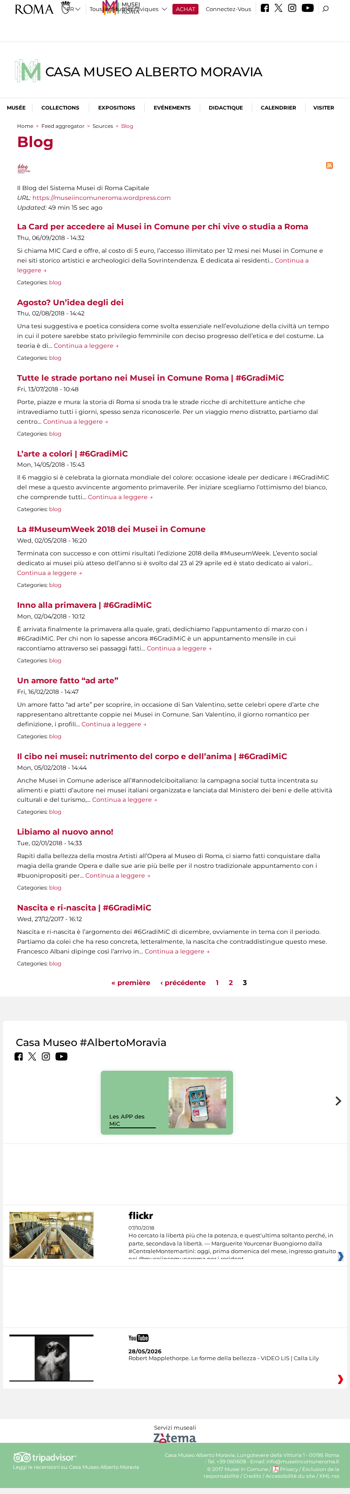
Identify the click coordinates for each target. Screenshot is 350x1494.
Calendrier (278, 107)
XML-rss (329, 1476)
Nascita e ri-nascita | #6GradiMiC (84, 908)
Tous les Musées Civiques (124, 9)
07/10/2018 (232, 1244)
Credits (252, 1476)
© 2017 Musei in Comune (237, 1469)
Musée (16, 107)
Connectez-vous (228, 9)
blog (55, 282)
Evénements (172, 107)
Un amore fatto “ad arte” (67, 680)
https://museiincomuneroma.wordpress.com (101, 198)
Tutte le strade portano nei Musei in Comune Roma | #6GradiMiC (150, 378)
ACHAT (185, 9)
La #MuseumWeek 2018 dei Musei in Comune (111, 529)
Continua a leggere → (86, 346)
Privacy (289, 1469)
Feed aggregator (63, 126)
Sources (103, 126)
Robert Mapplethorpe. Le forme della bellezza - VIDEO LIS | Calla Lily (223, 1358)
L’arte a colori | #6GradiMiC (72, 454)
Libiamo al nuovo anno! (65, 832)
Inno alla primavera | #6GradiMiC (84, 605)
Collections (60, 107)
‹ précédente (183, 983)
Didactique (226, 107)
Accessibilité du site (290, 1476)
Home (25, 126)
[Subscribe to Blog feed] (329, 167)
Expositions (116, 107)
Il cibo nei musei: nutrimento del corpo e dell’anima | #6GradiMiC (152, 756)
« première (130, 983)
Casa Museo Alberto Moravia (153, 72)
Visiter (323, 107)
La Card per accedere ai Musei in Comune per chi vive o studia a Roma (162, 226)
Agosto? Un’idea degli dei (70, 302)
